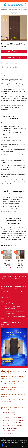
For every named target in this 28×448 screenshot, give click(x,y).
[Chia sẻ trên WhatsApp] (2, 67)
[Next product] (12, 12)
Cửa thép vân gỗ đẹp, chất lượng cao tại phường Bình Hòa (15, 307)
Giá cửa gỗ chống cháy (9, 412)
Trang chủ (4, 9)
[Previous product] (15, 12)
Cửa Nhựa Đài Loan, (8, 433)
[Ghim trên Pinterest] (13, 67)
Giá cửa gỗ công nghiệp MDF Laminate (13, 420)
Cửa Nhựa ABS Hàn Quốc (10, 430)
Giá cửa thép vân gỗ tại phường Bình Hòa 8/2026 (15, 317)
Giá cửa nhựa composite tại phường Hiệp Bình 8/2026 (14, 312)
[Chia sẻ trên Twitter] (8, 67)
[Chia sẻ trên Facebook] (5, 67)
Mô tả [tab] (2, 73)
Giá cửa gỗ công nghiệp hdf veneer (12, 417)
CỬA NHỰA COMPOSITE (21, 9)
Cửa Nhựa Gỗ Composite (10, 428)
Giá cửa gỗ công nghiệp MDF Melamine (13, 422)
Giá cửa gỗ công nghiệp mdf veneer (12, 425)
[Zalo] (2, 445)
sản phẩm (11, 9)
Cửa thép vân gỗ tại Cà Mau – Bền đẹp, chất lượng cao (15, 302)
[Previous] (1, 258)
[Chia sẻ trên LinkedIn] (16, 67)
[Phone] (2, 441)
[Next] (27, 258)
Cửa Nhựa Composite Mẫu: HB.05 (7, 262)
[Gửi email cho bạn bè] (10, 67)
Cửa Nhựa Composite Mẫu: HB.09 (21, 262)
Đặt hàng (7, 267)
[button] (2, 5)
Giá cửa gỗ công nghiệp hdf (10, 415)
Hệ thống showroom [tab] (7, 76)
